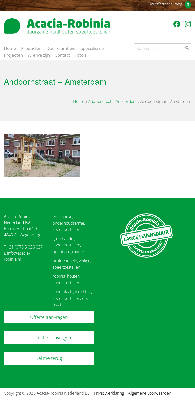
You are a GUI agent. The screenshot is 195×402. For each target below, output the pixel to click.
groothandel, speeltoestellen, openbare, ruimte (68, 245)
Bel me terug (49, 358)
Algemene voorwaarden (149, 393)
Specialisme (92, 47)
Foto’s (80, 54)
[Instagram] (188, 24)
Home (10, 47)
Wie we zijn (39, 54)
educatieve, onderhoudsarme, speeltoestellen (69, 223)
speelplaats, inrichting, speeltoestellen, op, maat (72, 298)
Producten (31, 47)
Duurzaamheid (61, 47)
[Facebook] (177, 24)
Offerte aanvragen (49, 317)
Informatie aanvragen (48, 338)
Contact (62, 54)
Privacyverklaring (109, 393)
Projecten (13, 54)
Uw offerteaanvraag (165, 3)
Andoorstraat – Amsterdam (112, 101)
